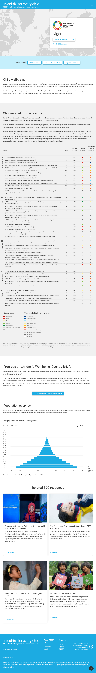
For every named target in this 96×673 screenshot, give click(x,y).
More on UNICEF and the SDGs (63, 593)
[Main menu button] (92, 5)
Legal (46, 649)
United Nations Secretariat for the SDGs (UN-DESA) (23, 594)
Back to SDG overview (60, 44)
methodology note (51, 347)
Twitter (61, 644)
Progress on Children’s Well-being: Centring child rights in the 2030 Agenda (25, 527)
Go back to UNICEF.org (10, 650)
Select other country (61, 39)
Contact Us (47, 647)
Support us (62, 640)
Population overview (72, 63)
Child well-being (34, 63)
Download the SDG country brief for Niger (49, 393)
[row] (49, 157)
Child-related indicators (52, 63)
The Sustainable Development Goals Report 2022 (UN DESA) (70, 527)
